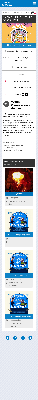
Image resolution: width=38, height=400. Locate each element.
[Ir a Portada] (7, 4)
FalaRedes (15, 102)
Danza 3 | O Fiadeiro (19, 275)
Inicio (5, 13)
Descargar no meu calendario (21, 87)
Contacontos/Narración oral (13, 145)
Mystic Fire (19, 194)
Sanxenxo (12, 245)
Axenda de (18, 19)
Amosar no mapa (20, 67)
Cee (10, 204)
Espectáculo (9, 142)
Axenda (25, 13)
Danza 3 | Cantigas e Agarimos (19, 235)
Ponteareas (13, 286)
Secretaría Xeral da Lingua (13, 150)
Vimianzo (12, 326)
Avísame (21, 74)
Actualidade (15, 13)
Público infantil (9, 147)
